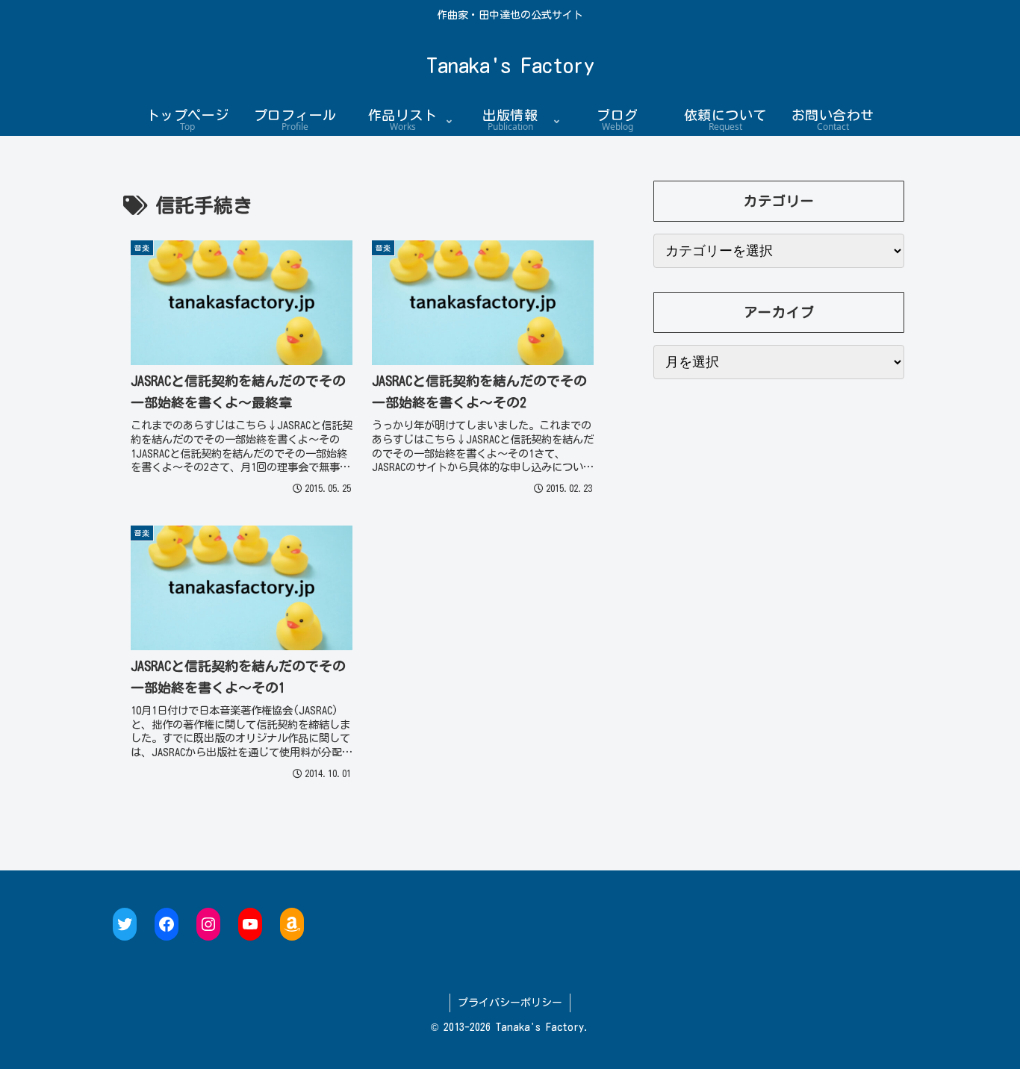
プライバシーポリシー (510, 1002)
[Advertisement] (778, 546)
